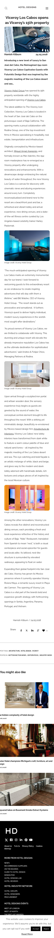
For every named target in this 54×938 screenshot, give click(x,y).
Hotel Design (26, 651)
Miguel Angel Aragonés (25, 151)
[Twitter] (6, 840)
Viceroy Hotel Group (14, 90)
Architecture (14, 651)
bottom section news (17, 655)
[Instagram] (16, 840)
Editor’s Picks (33, 655)
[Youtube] (31, 840)
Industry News (46, 655)
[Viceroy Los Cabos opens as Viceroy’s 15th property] (21, 631)
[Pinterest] (26, 840)
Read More (27, 934)
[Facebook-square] (11, 840)
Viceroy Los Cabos (36, 100)
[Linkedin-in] (21, 840)
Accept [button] (36, 929)
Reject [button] (46, 929)
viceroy (35, 651)
